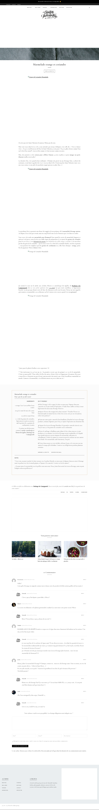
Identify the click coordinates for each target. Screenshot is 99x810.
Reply (84, 579)
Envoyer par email (56, 452)
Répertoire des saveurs (39, 241)
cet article (52, 288)
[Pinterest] (92, 4)
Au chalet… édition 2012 (17, 559)
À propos (8, 4)
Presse (19, 4)
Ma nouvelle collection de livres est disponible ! (48, 1)
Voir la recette (49, 71)
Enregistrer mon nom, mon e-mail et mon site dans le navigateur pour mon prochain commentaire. (41, 741)
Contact (14, 4)
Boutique (61, 7)
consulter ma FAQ (68, 486)
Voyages (45, 7)
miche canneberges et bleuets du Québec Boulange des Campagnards (25, 432)
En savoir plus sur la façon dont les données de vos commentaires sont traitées (63, 751)
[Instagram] (90, 4)
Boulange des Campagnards (40, 486)
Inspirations (53, 7)
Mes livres (37, 7)
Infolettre (69, 7)
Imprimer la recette (43, 452)
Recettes (29, 7)
